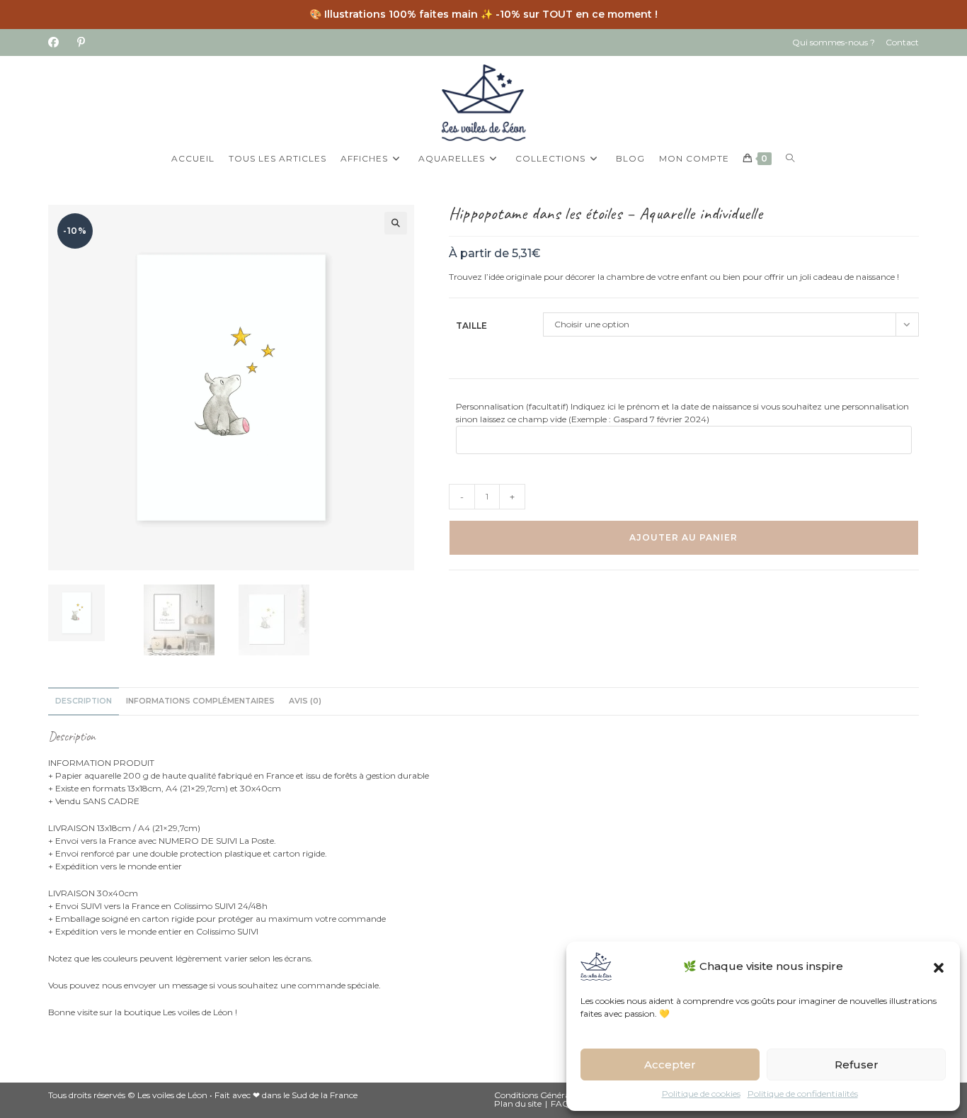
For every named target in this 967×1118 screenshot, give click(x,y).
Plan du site (518, 1103)
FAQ (560, 1103)
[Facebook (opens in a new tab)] (58, 42)
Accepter (670, 1064)
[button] (939, 966)
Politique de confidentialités (803, 1093)
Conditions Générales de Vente (555, 1095)
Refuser (857, 1064)
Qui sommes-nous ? (833, 42)
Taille (471, 325)
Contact (902, 42)
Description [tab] (83, 701)
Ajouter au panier (683, 537)
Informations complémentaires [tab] (200, 701)
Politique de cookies (701, 1093)
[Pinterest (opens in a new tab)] (81, 42)
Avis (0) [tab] (305, 701)
